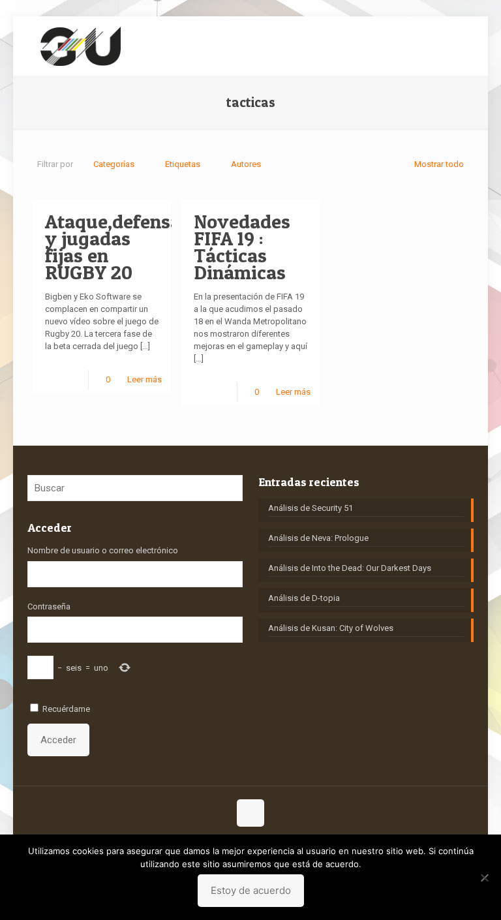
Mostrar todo (439, 164)
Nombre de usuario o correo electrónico (102, 550)
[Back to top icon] (250, 813)
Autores (246, 164)
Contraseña (48, 606)
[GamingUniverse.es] (80, 45)
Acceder (58, 740)
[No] (484, 877)
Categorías (113, 164)
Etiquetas (182, 164)
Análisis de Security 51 (310, 508)
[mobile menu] (453, 46)
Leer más (144, 379)
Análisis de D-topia (304, 598)
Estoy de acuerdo (251, 890)
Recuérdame (66, 709)
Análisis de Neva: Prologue (318, 538)
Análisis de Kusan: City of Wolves (330, 628)
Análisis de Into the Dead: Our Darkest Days (349, 568)
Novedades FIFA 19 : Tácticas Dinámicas (242, 246)
